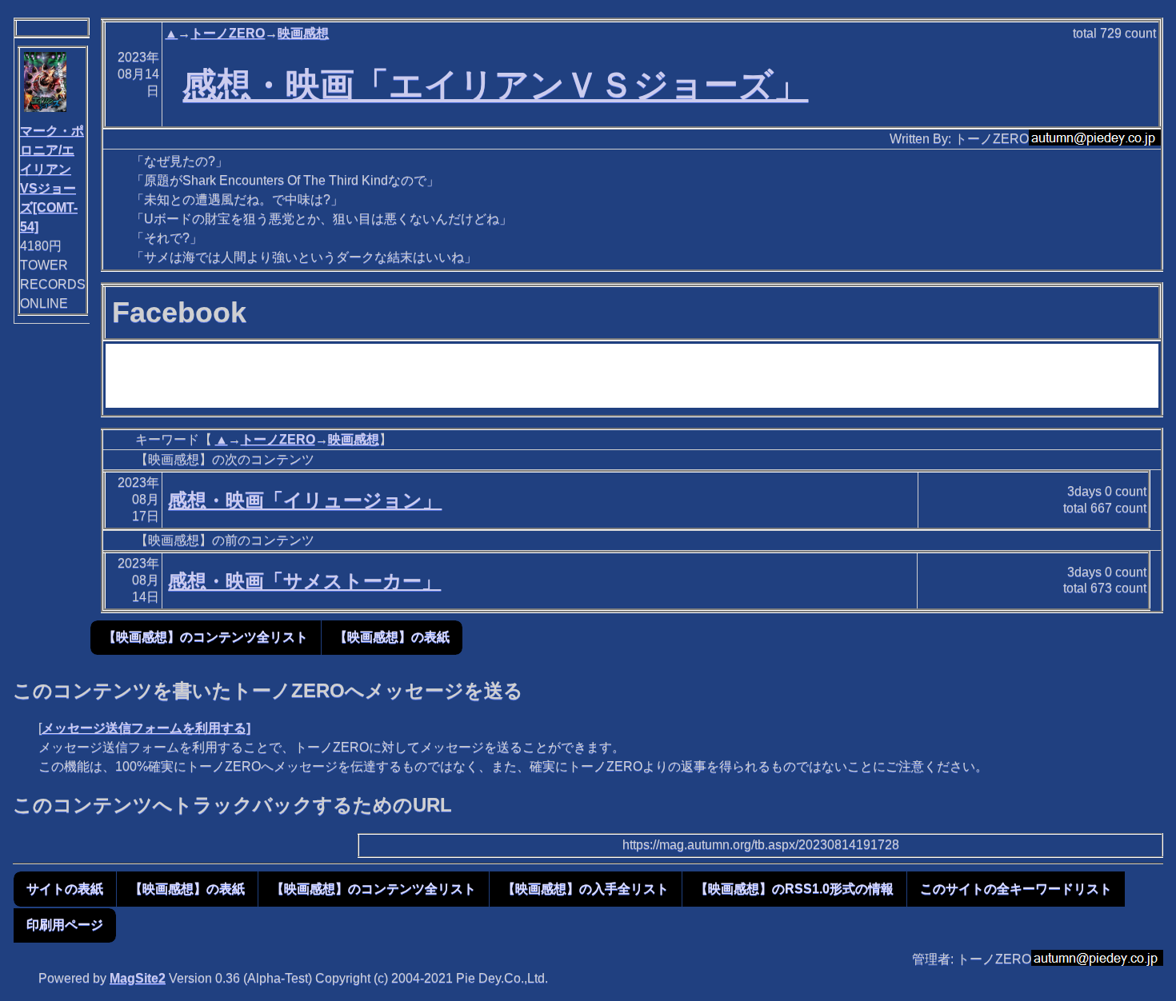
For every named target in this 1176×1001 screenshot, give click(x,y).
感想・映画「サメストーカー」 (304, 581)
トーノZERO (227, 33)
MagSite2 (138, 978)
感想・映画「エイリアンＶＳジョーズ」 (495, 85)
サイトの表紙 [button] (64, 888)
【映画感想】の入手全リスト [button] (585, 888)
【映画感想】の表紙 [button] (392, 637)
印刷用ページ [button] (64, 924)
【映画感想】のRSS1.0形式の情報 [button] (794, 888)
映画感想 (303, 33)
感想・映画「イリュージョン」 (305, 500)
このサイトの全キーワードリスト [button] (1016, 888)
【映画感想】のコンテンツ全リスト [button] (205, 637)
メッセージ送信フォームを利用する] (146, 728)
